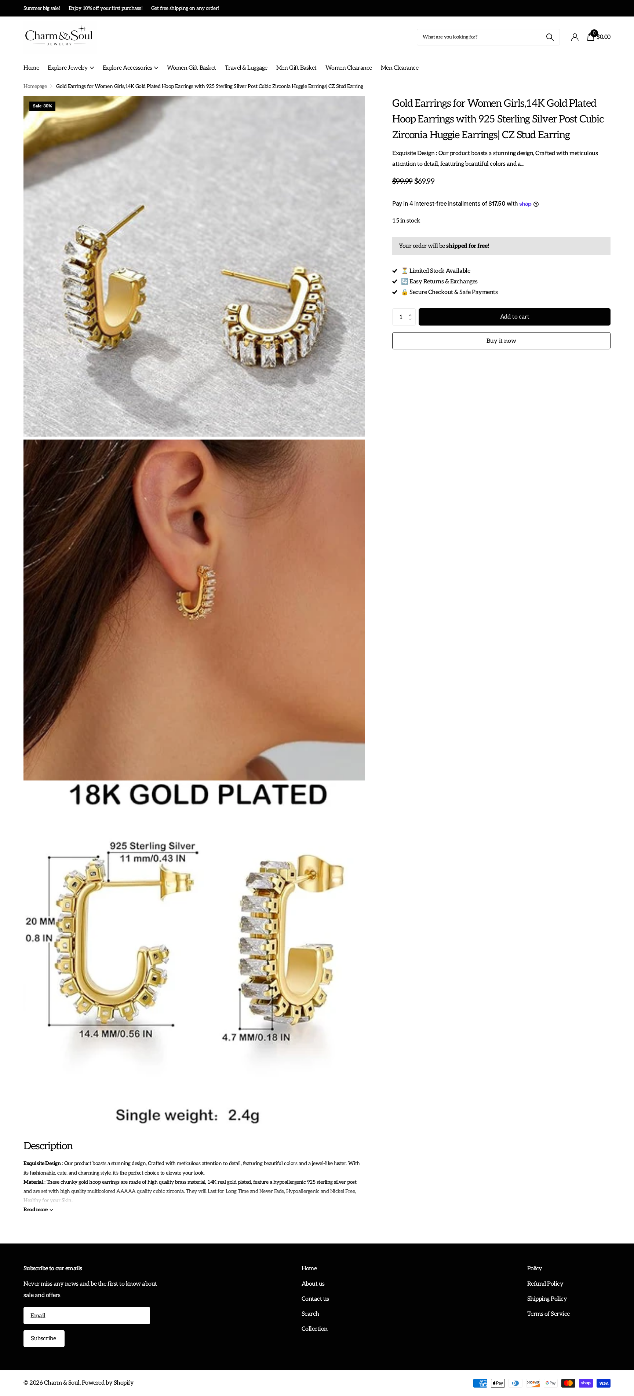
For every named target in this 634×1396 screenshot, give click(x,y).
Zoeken (550, 37)
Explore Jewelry (68, 68)
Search (310, 1314)
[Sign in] (575, 37)
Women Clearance (348, 68)
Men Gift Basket (296, 68)
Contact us (315, 1299)
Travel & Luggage (246, 68)
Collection (315, 1329)
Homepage (35, 86)
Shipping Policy (547, 1299)
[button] (412, 311)
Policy (534, 1268)
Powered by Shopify (108, 1382)
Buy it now (501, 341)
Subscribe (44, 1338)
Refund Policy (545, 1283)
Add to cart (514, 316)
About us (313, 1283)
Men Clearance (400, 68)
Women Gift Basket (191, 68)
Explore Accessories (127, 68)
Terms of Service (548, 1314)
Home (31, 68)
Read (35, 1209)
